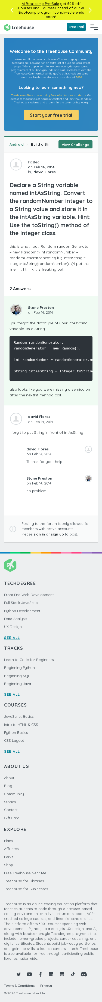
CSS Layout (14, 740)
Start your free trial (51, 115)
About (9, 778)
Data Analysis (15, 619)
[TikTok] (73, 974)
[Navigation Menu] (94, 27)
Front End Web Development (29, 595)
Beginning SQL (17, 676)
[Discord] (84, 974)
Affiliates (11, 849)
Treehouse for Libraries (24, 881)
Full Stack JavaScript (21, 602)
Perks (8, 857)
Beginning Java (17, 683)
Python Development (22, 611)
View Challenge (75, 144)
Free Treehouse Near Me (25, 873)
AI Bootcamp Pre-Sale (40, 3)
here (79, 77)
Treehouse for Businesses (26, 889)
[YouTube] (29, 974)
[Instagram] (62, 974)
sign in (39, 534)
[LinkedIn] (51, 974)
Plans (8, 841)
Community (14, 794)
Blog (8, 785)
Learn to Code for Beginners (29, 659)
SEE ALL (12, 637)
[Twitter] (18, 974)
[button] (12, 10)
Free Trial (76, 27)
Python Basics (16, 732)
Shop (8, 865)
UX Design (13, 626)
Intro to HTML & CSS (21, 724)
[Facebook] (40, 974)
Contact (10, 809)
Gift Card (11, 818)
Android (17, 144)
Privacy (46, 985)
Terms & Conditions (19, 985)
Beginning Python (19, 667)
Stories (10, 802)
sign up (57, 534)
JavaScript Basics (18, 716)
